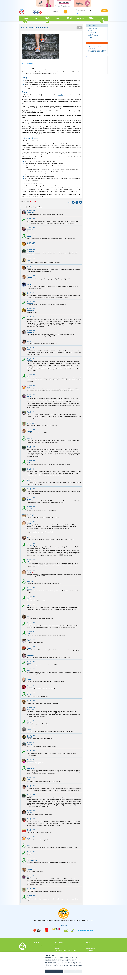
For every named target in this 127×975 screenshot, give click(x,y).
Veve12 (29, 490)
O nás (87, 946)
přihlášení (39, 207)
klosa (28, 376)
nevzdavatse (30, 251)
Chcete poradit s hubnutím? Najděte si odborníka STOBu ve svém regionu (97, 51)
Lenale (29, 729)
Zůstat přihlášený (81, 13)
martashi (29, 438)
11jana (29, 694)
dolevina (29, 812)
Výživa (90, 30)
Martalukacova (31, 581)
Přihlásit (104, 10)
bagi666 (29, 687)
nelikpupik (30, 229)
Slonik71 (29, 633)
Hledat (65, 11)
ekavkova (30, 318)
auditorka (29, 480)
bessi (28, 260)
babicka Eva (30, 423)
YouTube (40, 12)
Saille (28, 616)
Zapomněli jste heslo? (103, 13)
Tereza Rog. (30, 709)
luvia (28, 349)
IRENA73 (29, 589)
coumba (29, 830)
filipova (29, 387)
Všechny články (92, 28)
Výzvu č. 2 (60, 95)
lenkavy (29, 523)
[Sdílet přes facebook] (76, 202)
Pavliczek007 (31, 768)
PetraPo (29, 284)
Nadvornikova (31, 293)
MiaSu (29, 663)
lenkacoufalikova (32, 860)
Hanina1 (29, 360)
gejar (28, 462)
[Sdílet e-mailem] (73, 202)
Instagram (37, 12)
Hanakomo (30, 277)
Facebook (34, 12)
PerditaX (29, 737)
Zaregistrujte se (94, 13)
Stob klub (21, 11)
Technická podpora (90, 948)
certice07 (30, 508)
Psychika (90, 34)
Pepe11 (29, 236)
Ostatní (90, 37)
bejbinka (29, 744)
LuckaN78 (30, 515)
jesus (28, 640)
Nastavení (73, 971)
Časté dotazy (89, 950)
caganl (29, 499)
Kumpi (29, 648)
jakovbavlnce (31, 545)
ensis (28, 220)
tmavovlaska (30, 655)
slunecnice (30, 303)
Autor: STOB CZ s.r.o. (29, 64)
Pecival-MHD (30, 244)
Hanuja (29, 679)
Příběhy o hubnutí (93, 36)
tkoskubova (30, 332)
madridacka (30, 761)
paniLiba (29, 820)
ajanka (29, 396)
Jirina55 (29, 412)
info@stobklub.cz (40, 946)
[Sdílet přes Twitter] (80, 202)
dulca (28, 537)
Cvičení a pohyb (92, 32)
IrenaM (29, 702)
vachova (29, 853)
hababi (29, 268)
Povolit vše (53, 971)
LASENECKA (30, 212)
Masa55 (29, 341)
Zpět (79, 27)
